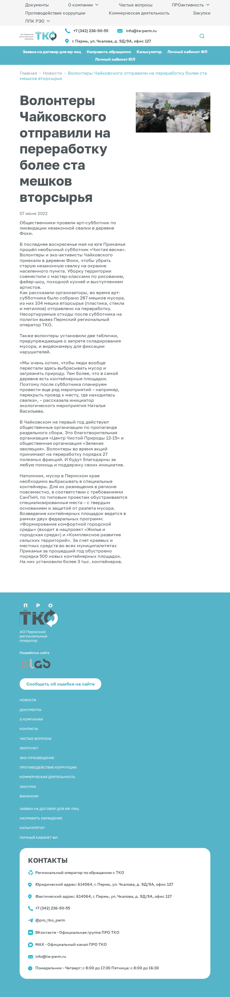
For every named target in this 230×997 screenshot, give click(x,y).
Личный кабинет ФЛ (187, 51)
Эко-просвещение (37, 758)
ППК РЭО (34, 20)
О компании (80, 4)
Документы (37, 4)
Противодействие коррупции (55, 12)
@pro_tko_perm (50, 920)
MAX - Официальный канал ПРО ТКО (71, 944)
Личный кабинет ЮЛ (115, 59)
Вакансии (29, 796)
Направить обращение (109, 51)
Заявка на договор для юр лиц (52, 51)
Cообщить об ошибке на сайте (60, 684)
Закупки (201, 12)
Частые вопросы (136, 4)
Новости (28, 700)
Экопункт (29, 748)
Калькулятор (149, 51)
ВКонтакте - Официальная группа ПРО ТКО (77, 932)
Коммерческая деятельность (139, 12)
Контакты (29, 729)
